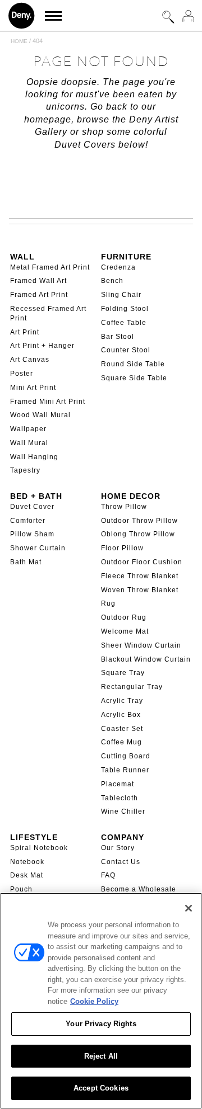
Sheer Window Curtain (141, 645)
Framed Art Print (39, 295)
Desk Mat (26, 875)
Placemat (117, 784)
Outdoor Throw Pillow (139, 521)
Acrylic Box (121, 715)
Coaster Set (122, 729)
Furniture (126, 256)
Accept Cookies (101, 1088)
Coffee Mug (121, 742)
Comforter (27, 521)
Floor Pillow (122, 548)
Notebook (27, 862)
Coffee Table (123, 323)
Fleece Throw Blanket (139, 576)
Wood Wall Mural (40, 415)
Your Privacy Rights (101, 1024)
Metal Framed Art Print (50, 267)
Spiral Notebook (39, 848)
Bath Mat (26, 562)
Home (19, 41)
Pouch (21, 889)
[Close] (188, 908)
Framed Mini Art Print (47, 401)
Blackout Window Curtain (146, 659)
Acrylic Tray (122, 701)
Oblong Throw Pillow (138, 534)
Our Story (118, 848)
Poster (21, 373)
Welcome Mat (125, 631)
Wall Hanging (34, 457)
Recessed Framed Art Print (48, 313)
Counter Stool (125, 350)
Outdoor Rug (123, 617)
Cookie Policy (94, 1001)
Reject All (101, 1056)
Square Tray (123, 673)
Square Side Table (134, 378)
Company (122, 837)
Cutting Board (125, 756)
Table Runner (125, 770)
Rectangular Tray (132, 687)
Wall (22, 256)
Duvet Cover (32, 507)
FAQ (108, 875)
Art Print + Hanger (42, 346)
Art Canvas (29, 360)
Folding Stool (125, 309)
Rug (108, 603)
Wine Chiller (123, 811)
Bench (112, 281)
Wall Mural (29, 443)
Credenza (118, 267)
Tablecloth (119, 798)
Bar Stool (117, 337)
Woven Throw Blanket (139, 590)
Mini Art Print (33, 387)
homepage (47, 119)
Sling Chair (121, 295)
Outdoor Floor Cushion (141, 562)
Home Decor (130, 496)
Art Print (24, 332)
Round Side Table (133, 364)
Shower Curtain (38, 548)
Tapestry (25, 470)
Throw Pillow (124, 507)
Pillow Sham (32, 534)
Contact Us (120, 862)
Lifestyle (34, 837)
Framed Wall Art (38, 281)
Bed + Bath (36, 496)
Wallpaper (28, 429)
